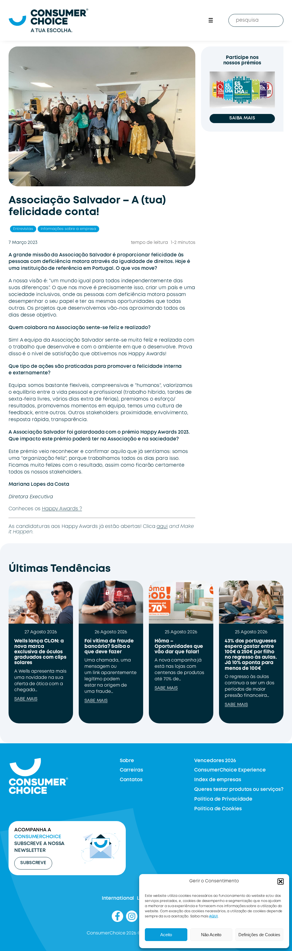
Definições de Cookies (259, 934)
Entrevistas (23, 228)
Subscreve (33, 863)
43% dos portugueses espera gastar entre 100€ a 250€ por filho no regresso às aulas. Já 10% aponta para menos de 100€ (251, 655)
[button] (280, 881)
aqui (162, 527)
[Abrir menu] (210, 20)
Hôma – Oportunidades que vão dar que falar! (179, 646)
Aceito (166, 934)
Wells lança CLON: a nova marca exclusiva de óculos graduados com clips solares (40, 652)
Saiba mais (242, 118)
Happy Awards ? (62, 509)
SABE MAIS (25, 699)
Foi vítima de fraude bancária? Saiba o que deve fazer (109, 646)
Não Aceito (211, 934)
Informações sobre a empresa (68, 228)
